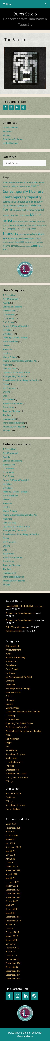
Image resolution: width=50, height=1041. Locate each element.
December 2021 (13, 890)
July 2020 (10, 905)
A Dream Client (9, 295)
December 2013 (13, 971)
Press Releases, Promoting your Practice (21, 380)
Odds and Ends (9, 368)
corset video (8, 205)
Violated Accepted (14, 631)
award (35, 186)
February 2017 (12, 932)
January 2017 (12, 936)
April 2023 (10, 859)
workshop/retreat (24, 246)
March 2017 (11, 928)
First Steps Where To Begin (15, 337)
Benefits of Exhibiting (12, 307)
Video (21, 242)
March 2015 (11, 955)
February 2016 (12, 947)
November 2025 (13, 828)
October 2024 (12, 835)
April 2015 (10, 951)
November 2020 (13, 897)
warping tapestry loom (34, 242)
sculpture (43, 225)
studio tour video (21, 229)
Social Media (8, 399)
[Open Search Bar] (46, 4)
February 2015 (12, 959)
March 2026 (11, 824)
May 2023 (10, 855)
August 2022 (12, 874)
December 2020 (13, 893)
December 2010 (13, 978)
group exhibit (19, 210)
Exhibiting (7, 330)
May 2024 (10, 843)
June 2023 (10, 851)
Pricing (6, 384)
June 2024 (10, 839)
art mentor (26, 186)
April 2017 (10, 924)
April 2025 (10, 831)
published (17, 225)
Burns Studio (25, 13)
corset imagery (34, 201)
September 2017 (13, 920)
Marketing (7, 365)
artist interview (16, 186)
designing (18, 205)
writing (35, 245)
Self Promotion (9, 388)
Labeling (6, 353)
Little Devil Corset (17, 215)
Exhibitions (7, 131)
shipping (11, 229)
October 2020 (12, 901)
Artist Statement (10, 127)
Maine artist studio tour (21, 221)
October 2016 (12, 940)
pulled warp (27, 225)
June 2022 (10, 878)
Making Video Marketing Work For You (20, 361)
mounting (32, 221)
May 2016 (10, 944)
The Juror (7, 415)
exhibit (26, 205)
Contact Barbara (10, 143)
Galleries (6, 345)
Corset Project (9, 318)
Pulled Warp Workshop (16, 627)
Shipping (6, 392)
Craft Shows (8, 322)
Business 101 (9, 310)
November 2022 (13, 870)
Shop (5, 396)
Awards (6, 303)
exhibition (35, 205)
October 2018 (12, 909)
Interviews (7, 349)
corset (6, 201)
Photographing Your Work (14, 376)
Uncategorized (9, 419)
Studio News (8, 407)
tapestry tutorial (34, 238)
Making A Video (10, 357)
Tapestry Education (11, 411)
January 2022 (12, 886)
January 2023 (12, 866)
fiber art (8, 209)
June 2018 (10, 913)
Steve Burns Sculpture (12, 139)
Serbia (5, 229)
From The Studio (10, 341)
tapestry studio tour (18, 238)
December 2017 (13, 917)
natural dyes (41, 221)
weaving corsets (10, 246)
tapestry (10, 233)
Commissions (9, 314)
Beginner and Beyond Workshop (20, 620)
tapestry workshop (11, 242)
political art (7, 225)
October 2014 (12, 967)
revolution (36, 225)
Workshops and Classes (13, 423)
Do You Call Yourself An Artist (16, 326)
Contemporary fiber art (23, 191)
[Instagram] (11, 107)
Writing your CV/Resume (14, 426)
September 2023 (13, 847)
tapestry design (25, 234)
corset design (18, 201)
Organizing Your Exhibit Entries (16, 372)
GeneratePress (25, 1036)
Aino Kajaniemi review (10, 182)
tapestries (32, 229)
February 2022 (12, 882)
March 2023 (11, 862)
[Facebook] (5, 107)
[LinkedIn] (17, 107)
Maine (27, 215)
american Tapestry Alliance (29, 182)
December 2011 (13, 975)
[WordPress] (23, 107)
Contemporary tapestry (22, 197)
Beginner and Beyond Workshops (20, 613)
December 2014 (13, 963)
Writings (6, 135)
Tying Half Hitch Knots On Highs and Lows (24, 606)
